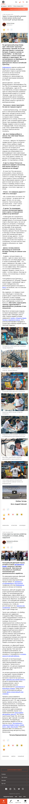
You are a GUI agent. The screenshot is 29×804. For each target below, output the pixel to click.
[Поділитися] (7, 29)
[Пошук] (23, 2)
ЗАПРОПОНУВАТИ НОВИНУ (14, 770)
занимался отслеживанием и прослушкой (12, 582)
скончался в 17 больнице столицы (13, 687)
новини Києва (5, 525)
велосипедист (22, 525)
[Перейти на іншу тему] (20, 2)
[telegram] (19, 789)
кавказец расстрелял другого (15, 679)
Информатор (6, 67)
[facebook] (6, 789)
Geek (16, 796)
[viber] (23, 789)
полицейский (21, 756)
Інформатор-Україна (8, 796)
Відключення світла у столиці (17, 9)
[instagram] (10, 789)
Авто (24, 796)
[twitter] (14, 789)
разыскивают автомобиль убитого (12, 713)
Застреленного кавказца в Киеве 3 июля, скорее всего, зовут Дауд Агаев (13, 725)
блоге (4, 287)
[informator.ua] (3, 2)
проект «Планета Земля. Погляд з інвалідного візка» (14, 319)
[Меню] (27, 2)
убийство (13, 756)
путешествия (14, 525)
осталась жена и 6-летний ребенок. (14, 655)
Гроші (20, 796)
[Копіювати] (11, 29)
